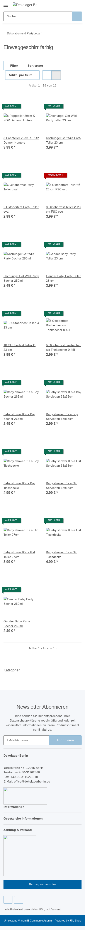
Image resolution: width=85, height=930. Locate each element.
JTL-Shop (75, 920)
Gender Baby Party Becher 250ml (16, 624)
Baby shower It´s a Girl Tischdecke (61, 555)
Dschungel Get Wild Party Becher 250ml (21, 278)
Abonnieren (65, 740)
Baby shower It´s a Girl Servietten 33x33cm (61, 485)
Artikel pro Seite (20, 75)
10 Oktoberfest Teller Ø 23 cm (19, 347)
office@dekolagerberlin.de (32, 781)
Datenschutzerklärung (25, 720)
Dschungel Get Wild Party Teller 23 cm (63, 140)
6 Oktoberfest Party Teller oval (21, 209)
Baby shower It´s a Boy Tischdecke (19, 485)
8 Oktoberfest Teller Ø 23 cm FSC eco (63, 209)
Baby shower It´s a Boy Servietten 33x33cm (62, 416)
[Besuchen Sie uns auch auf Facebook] (7, 900)
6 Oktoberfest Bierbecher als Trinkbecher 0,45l (63, 347)
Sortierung (35, 65)
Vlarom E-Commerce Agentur (35, 920)
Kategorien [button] (11, 670)
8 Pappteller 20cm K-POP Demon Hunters (21, 140)
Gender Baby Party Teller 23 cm (63, 278)
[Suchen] (77, 16)
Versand (56, 909)
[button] (64, 4)
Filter (13, 65)
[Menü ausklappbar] (5, 3)
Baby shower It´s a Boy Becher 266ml (19, 416)
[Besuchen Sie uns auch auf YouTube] (18, 900)
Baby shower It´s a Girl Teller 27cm (19, 555)
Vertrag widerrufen (42, 884)
